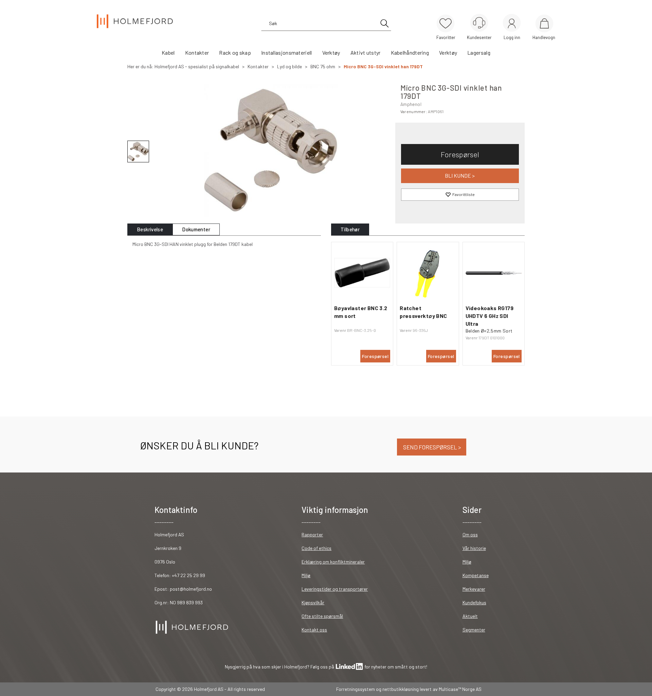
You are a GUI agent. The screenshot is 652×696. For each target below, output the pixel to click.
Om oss (470, 534)
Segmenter (474, 629)
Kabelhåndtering (410, 52)
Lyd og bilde (289, 66)
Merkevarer (474, 589)
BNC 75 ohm (322, 66)
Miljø (306, 575)
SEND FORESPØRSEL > (431, 447)
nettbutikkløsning (400, 689)
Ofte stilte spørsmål (322, 616)
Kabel (168, 52)
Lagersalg (478, 52)
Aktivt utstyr (365, 52)
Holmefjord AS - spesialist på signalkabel (197, 66)
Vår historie (474, 548)
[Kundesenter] (479, 23)
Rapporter (312, 534)
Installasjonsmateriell (286, 52)
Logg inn (512, 24)
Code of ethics (316, 548)
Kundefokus (474, 602)
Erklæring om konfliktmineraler (333, 562)
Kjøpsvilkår (313, 602)
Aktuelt (470, 616)
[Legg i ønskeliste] (460, 195)
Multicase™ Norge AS (460, 689)
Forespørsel (460, 154)
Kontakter (197, 52)
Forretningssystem (355, 689)
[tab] (150, 229)
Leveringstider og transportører (335, 589)
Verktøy (331, 52)
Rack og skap (235, 52)
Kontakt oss (314, 629)
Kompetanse (476, 575)
